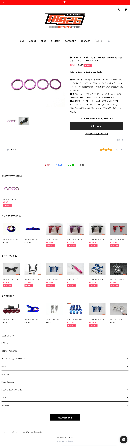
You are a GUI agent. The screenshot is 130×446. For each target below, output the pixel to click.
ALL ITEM (55, 41)
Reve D (5, 366)
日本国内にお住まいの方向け (96, 134)
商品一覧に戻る (65, 417)
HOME (22, 41)
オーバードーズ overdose (13, 359)
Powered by (62, 441)
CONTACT (85, 41)
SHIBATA (6, 405)
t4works (5, 374)
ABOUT (32, 41)
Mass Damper (8, 382)
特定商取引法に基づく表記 (32, 432)
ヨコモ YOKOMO (9, 351)
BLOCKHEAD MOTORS (12, 390)
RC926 (5, 343)
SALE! (4, 397)
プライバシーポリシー (11, 432)
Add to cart (97, 126)
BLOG (43, 41)
